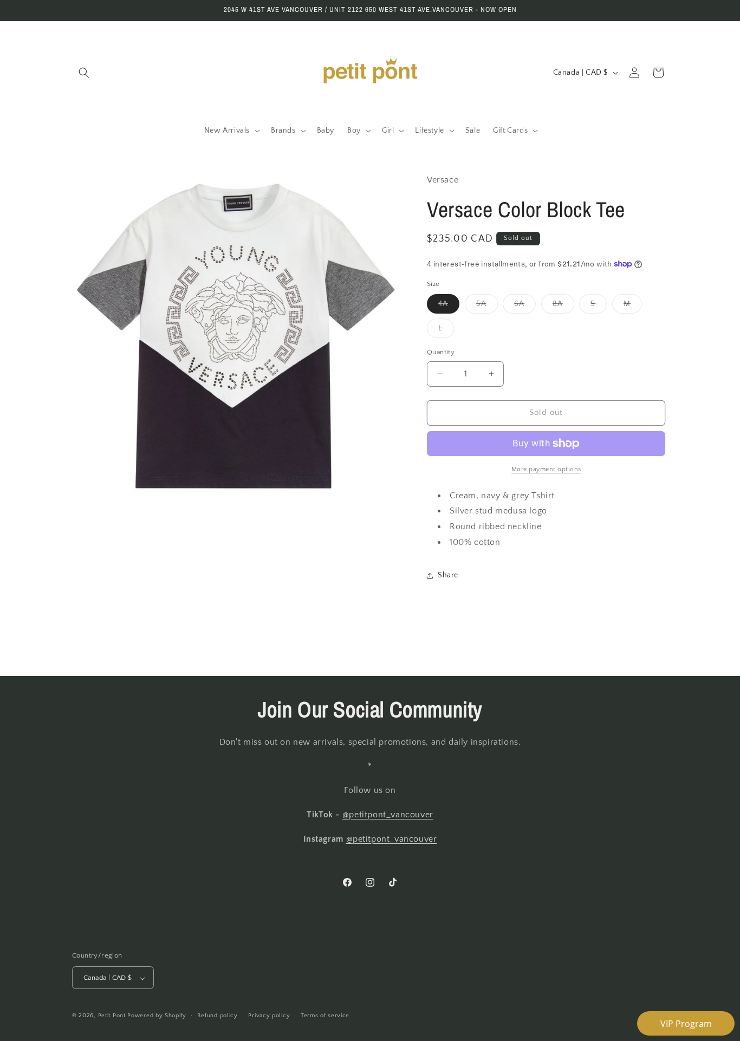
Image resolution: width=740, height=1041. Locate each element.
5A (487, 306)
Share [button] (448, 575)
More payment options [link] (546, 469)
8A (563, 306)
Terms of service (325, 1015)
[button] (84, 72)
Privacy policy (269, 1015)
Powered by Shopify (156, 1016)
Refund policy (217, 1015)
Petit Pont (112, 1016)
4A (448, 306)
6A (525, 306)
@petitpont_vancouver (387, 815)
